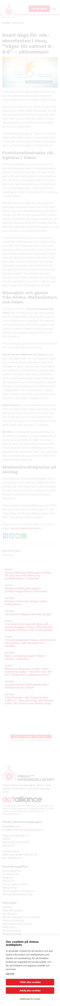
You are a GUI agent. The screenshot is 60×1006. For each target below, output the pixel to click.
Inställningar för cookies (30, 999)
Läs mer (10, 973)
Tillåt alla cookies (30, 982)
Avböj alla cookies (30, 990)
